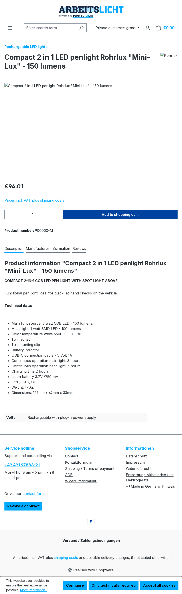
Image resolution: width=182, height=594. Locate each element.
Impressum (135, 462)
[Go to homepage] (91, 11)
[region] (91, 131)
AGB (69, 475)
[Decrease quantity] (9, 214)
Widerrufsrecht (138, 468)
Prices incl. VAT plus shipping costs (34, 200)
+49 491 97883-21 (22, 465)
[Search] (81, 27)
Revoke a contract (23, 506)
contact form (34, 493)
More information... (33, 590)
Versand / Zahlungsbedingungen (91, 540)
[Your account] (147, 27)
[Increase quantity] (56, 214)
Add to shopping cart (120, 214)
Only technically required (113, 585)
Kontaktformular (79, 462)
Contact (71, 456)
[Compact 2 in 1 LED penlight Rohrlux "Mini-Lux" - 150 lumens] (90, 131)
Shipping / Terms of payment (89, 468)
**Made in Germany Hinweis (150, 486)
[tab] (14, 249)
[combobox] (50, 27)
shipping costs (66, 557)
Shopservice (77, 448)
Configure (75, 585)
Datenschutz (136, 456)
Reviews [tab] (79, 248)
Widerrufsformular (81, 481)
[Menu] (9, 27)
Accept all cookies (159, 585)
